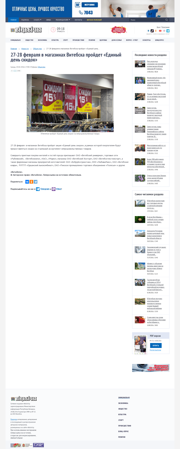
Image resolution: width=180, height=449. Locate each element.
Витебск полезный (94, 20)
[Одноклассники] (31, 182)
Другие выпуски (155, 350)
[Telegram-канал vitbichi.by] (167, 32)
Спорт (65, 40)
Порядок (14, 419)
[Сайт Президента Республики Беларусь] (16, 446)
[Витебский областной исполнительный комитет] (27, 446)
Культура (55, 40)
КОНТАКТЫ (78, 20)
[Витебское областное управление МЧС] (38, 446)
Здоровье (103, 40)
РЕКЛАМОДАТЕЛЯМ (62, 20)
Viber (58, 188)
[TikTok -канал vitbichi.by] (152, 32)
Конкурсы (146, 40)
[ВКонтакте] (27, 182)
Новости (25, 48)
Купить (156, 345)
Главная (14, 48)
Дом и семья (116, 40)
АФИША (48, 20)
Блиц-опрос (123, 431)
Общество (29, 40)
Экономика (42, 40)
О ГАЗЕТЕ (37, 20)
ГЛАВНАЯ (13, 20)
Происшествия (78, 40)
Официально (16, 40)
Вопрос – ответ (132, 40)
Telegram (44, 188)
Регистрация (165, 27)
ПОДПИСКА (25, 20)
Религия (92, 40)
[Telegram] (35, 182)
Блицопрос (159, 40)
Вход (158, 27)
